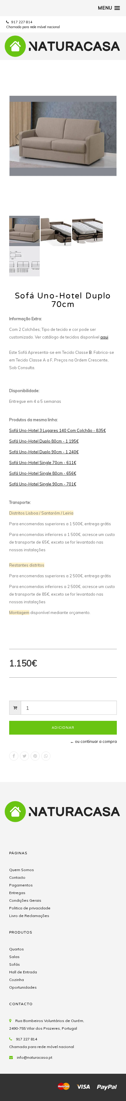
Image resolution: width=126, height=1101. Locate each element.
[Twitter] (24, 756)
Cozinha (16, 979)
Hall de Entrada (23, 972)
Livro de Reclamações (29, 915)
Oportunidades (23, 987)
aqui (104, 337)
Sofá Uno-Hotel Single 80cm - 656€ (42, 473)
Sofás (14, 964)
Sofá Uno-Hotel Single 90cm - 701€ (42, 483)
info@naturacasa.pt (34, 1057)
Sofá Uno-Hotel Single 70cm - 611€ (42, 462)
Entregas (17, 892)
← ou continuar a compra (93, 741)
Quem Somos (21, 869)
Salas (14, 956)
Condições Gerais (25, 900)
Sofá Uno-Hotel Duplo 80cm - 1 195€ (44, 441)
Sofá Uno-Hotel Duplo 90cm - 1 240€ (44, 451)
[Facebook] (13, 756)
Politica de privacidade (29, 908)
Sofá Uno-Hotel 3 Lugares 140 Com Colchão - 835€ (57, 430)
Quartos (16, 949)
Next (109, 137)
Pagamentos (21, 885)
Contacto (17, 877)
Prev (17, 137)
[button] (109, 8)
